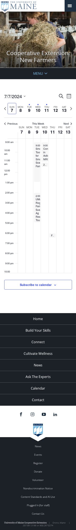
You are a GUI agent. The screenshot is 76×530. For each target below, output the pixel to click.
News (38, 365)
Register (38, 463)
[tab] (12, 108)
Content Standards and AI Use (38, 497)
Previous (12, 123)
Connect (38, 342)
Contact (38, 400)
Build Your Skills (38, 330)
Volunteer (38, 480)
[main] (38, 196)
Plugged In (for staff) (38, 505)
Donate (38, 471)
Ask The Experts (38, 376)
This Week (38, 123)
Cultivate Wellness (38, 353)
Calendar (38, 388)
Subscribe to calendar (36, 285)
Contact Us (38, 513)
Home (38, 318)
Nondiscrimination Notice (38, 488)
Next (66, 123)
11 (52, 132)
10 (44, 132)
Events (38, 455)
